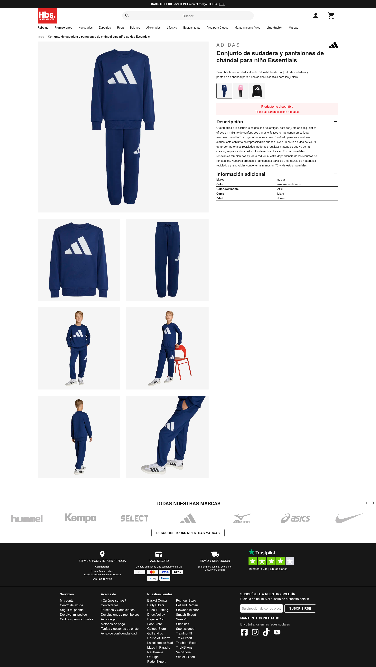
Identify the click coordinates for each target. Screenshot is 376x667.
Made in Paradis (158, 647)
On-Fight (153, 656)
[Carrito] (331, 16)
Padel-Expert (156, 661)
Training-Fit (184, 633)
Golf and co (155, 633)
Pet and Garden (187, 605)
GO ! (222, 4)
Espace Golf (155, 619)
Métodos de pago (113, 624)
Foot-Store (154, 624)
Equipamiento (191, 27)
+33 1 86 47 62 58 (102, 579)
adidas (228, 45)
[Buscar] (127, 15)
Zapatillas (105, 27)
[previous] (367, 503)
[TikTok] (266, 632)
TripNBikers (184, 647)
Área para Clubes (217, 27)
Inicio (41, 36)
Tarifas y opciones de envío (120, 628)
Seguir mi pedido (72, 609)
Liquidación (275, 27)
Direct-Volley (156, 614)
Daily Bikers (155, 605)
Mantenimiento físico (247, 27)
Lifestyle (172, 27)
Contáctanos (102, 566)
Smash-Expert (186, 614)
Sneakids (182, 624)
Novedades (86, 27)
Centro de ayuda (71, 605)
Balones (135, 27)
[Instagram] (255, 632)
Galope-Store (156, 628)
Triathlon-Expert (187, 642)
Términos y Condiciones (118, 609)
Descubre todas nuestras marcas (188, 533)
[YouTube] (277, 632)
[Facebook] (244, 632)
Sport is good (185, 628)
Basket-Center (157, 600)
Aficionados (153, 27)
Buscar (188, 15)
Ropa (120, 27)
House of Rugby (158, 638)
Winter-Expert (185, 656)
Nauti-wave (155, 652)
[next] (373, 503)
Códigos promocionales (76, 619)
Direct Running (157, 609)
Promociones (63, 27)
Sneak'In (182, 619)
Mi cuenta (66, 600)
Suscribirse (300, 608)
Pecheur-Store (186, 600)
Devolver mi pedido (73, 614)
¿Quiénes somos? (113, 600)
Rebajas (43, 27)
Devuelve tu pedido (215, 569)
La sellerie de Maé (160, 642)
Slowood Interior (187, 609)
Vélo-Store (183, 652)
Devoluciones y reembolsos (120, 614)
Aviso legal (108, 619)
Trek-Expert (184, 638)
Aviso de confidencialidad (119, 633)
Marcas (293, 27)
